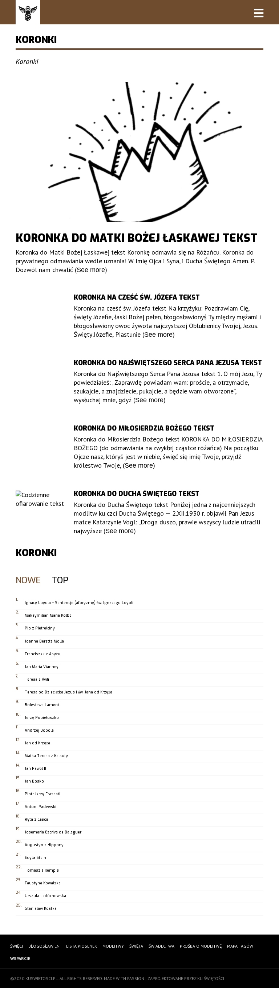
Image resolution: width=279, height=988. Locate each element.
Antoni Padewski (40, 806)
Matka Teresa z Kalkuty (46, 755)
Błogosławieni (44, 946)
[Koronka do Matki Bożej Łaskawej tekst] (139, 152)
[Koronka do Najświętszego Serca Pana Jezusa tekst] (40, 384)
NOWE (28, 581)
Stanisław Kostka (41, 908)
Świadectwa (161, 946)
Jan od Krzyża (37, 743)
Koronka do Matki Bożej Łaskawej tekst (136, 238)
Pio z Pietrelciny (40, 628)
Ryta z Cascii (36, 819)
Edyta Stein (35, 857)
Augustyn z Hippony (44, 845)
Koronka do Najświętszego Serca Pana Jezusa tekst (168, 363)
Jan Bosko (34, 781)
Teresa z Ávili (37, 679)
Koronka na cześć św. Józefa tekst (137, 297)
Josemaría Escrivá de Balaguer (53, 832)
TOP (60, 581)
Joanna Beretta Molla (44, 641)
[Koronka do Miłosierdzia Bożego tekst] (40, 449)
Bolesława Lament (42, 705)
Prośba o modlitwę (201, 946)
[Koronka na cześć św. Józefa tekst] (40, 318)
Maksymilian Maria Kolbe (48, 615)
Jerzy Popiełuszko (42, 717)
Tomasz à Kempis (42, 870)
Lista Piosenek (81, 946)
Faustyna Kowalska (43, 883)
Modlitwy (113, 946)
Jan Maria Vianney (41, 666)
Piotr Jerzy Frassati (42, 794)
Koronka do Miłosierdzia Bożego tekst (144, 428)
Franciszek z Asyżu (42, 654)
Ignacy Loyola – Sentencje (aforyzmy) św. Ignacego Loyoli (79, 602)
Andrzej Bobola (39, 730)
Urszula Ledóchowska (45, 895)
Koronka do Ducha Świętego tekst (136, 493)
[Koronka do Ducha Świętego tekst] (40, 515)
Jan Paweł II (35, 768)
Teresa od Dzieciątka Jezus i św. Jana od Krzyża (68, 692)
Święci (16, 946)
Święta (136, 946)
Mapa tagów (240, 946)
